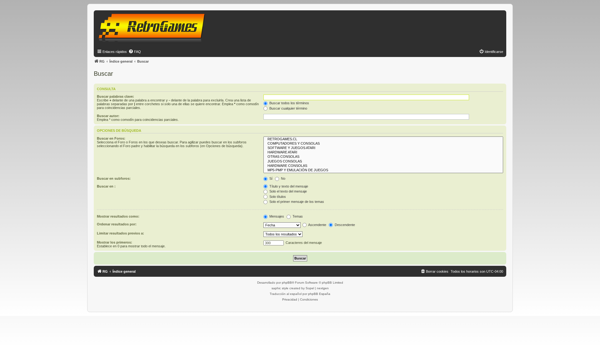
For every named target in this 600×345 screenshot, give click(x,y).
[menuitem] (134, 51)
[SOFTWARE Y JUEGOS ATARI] (383, 148)
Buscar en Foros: (111, 138)
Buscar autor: (108, 116)
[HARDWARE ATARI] (383, 152)
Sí (270, 178)
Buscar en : (106, 186)
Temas (297, 216)
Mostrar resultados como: (118, 216)
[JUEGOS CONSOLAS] (383, 161)
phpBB (287, 282)
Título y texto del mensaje (288, 186)
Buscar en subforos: (114, 178)
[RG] (153, 28)
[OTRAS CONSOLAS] (383, 157)
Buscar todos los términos (288, 103)
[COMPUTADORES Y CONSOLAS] (383, 144)
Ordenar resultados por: (117, 224)
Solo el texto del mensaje (287, 191)
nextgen (323, 288)
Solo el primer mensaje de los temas (296, 201)
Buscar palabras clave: (115, 96)
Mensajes (276, 216)
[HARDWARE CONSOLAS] (383, 166)
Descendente (344, 225)
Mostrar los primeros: (114, 242)
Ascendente (317, 225)
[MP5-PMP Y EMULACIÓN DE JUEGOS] (383, 170)
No (282, 178)
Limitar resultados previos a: (120, 233)
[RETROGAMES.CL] (383, 139)
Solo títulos (277, 196)
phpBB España (319, 294)
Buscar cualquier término (287, 108)
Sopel (310, 288)
